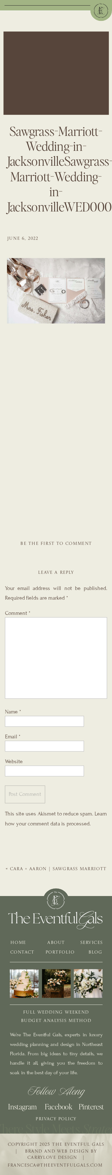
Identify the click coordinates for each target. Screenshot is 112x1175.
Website (14, 761)
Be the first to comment (56, 544)
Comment (17, 613)
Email (13, 736)
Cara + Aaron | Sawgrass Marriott (58, 869)
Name (13, 712)
